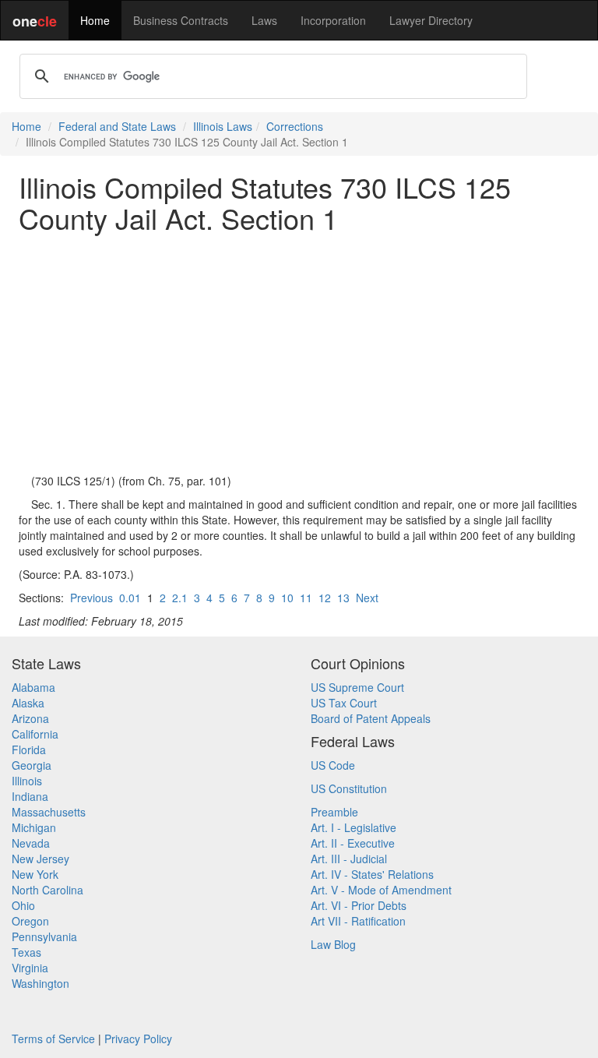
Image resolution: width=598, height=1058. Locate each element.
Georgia (31, 765)
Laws (264, 20)
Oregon (30, 921)
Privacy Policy (138, 1038)
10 (287, 597)
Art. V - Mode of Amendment (381, 890)
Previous (91, 597)
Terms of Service (53, 1038)
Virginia (30, 967)
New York (35, 874)
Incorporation (333, 20)
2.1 (180, 597)
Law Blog (333, 944)
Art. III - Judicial (349, 858)
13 (343, 597)
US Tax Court (344, 703)
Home (95, 20)
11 (306, 597)
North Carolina (47, 890)
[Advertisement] (299, 353)
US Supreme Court (357, 687)
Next (367, 597)
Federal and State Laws (117, 126)
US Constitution (349, 788)
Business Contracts (180, 20)
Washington (40, 983)
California (35, 734)
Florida (29, 749)
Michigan (34, 827)
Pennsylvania (44, 936)
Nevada (31, 843)
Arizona (30, 718)
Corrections (294, 126)
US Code (333, 765)
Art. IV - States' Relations (372, 874)
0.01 (130, 597)
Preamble (334, 812)
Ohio (23, 905)
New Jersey (40, 858)
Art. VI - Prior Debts (358, 905)
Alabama (33, 687)
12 (324, 597)
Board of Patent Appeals (371, 718)
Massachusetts (49, 812)
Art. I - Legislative (353, 827)
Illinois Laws (222, 126)
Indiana (30, 796)
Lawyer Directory (431, 20)
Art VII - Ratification (358, 921)
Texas (26, 952)
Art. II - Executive (353, 843)
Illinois (27, 780)
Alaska (28, 703)
